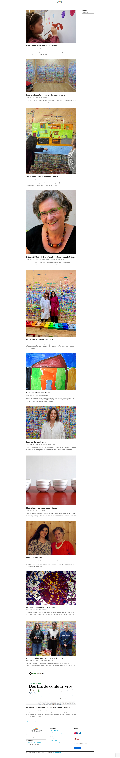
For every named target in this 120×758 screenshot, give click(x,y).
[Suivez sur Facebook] (77, 733)
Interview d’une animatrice (36, 442)
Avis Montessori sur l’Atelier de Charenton (42, 177)
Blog (39, 48)
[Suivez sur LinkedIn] (80, 733)
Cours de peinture (54, 730)
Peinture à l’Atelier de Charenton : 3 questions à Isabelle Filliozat (50, 257)
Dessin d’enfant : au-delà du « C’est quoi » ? (42, 46)
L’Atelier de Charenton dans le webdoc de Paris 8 (44, 658)
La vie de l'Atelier (52, 259)
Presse (49, 710)
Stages (49, 5)
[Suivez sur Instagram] (75, 733)
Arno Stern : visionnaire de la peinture (40, 607)
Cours (44, 5)
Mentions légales (57, 752)
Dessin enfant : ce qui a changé (38, 393)
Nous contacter (54, 740)
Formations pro (44, 48)
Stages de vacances (55, 732)
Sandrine (30, 48)
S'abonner (77, 748)
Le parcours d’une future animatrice (39, 340)
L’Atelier (61, 5)
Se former (68, 5)
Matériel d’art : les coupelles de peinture (41, 508)
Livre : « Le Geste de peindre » (57, 742)
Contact (74, 5)
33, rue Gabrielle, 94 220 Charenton (33, 742)
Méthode (55, 5)
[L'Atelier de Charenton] (36, 731)
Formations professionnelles (57, 733)
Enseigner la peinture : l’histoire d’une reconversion (45, 95)
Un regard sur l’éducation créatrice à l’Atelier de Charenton (48, 708)
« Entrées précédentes (31, 722)
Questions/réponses (55, 738)
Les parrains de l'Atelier (61, 259)
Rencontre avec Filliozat (35, 558)
